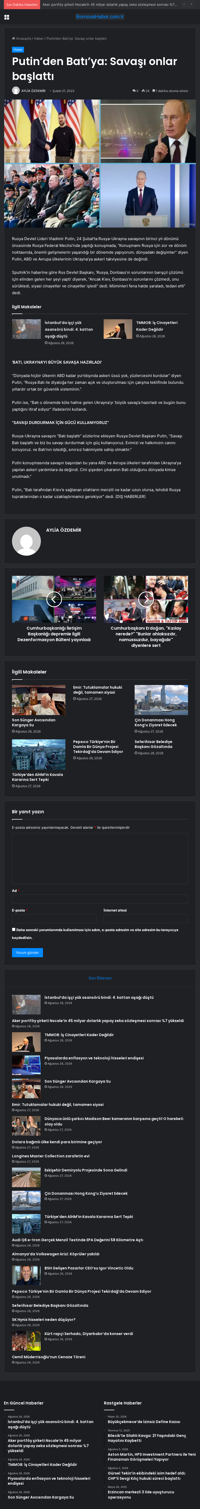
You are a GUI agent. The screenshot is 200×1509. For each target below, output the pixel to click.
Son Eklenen (100, 978)
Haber (39, 38)
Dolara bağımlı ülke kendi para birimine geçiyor (57, 1142)
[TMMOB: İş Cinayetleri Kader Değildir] (118, 329)
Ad (15, 891)
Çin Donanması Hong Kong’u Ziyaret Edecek (156, 722)
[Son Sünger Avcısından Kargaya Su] (38, 700)
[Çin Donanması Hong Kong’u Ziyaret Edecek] (161, 700)
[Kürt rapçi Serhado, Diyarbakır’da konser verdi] (26, 1341)
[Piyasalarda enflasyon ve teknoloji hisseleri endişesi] (26, 1065)
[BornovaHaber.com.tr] (100, 16)
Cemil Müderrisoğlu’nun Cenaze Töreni (48, 1357)
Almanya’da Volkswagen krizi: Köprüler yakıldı (55, 1254)
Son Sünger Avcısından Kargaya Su (33, 722)
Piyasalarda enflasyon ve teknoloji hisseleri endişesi (94, 1058)
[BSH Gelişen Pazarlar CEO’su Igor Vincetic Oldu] (26, 1275)
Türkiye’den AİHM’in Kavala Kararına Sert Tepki (37, 777)
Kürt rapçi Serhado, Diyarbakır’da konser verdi (89, 1333)
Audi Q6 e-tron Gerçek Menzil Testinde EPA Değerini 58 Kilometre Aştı (77, 1240)
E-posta (20, 910)
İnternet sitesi (115, 910)
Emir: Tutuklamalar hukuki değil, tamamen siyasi (97, 690)
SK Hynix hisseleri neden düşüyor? (44, 1319)
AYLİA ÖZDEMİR (33, 91)
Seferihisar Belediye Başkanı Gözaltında (153, 744)
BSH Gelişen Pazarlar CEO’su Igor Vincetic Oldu (89, 1268)
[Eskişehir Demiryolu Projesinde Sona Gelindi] (26, 1177)
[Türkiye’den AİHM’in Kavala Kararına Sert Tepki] (38, 754)
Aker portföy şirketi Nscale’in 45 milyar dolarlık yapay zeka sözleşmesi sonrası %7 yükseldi (98, 1020)
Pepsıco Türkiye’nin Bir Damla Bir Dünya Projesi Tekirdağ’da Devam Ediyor (98, 746)
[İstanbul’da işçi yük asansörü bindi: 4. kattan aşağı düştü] (26, 329)
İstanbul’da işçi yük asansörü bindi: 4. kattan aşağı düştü (69, 329)
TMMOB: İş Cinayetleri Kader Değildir (72, 4)
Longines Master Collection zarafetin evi (51, 1156)
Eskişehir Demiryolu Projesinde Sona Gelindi (86, 1170)
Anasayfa (23, 38)
